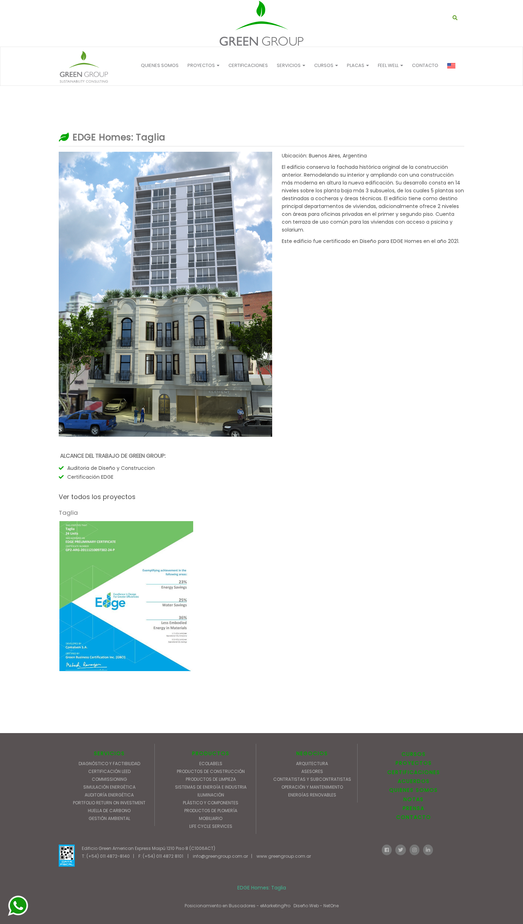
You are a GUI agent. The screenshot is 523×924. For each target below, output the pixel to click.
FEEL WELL (389, 65)
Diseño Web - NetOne (316, 906)
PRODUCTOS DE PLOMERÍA (210, 811)
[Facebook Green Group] (387, 849)
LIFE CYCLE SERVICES (210, 826)
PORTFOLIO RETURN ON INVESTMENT (109, 803)
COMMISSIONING (109, 779)
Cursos (324, 65)
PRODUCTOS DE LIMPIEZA (211, 779)
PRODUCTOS (210, 753)
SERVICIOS (109, 753)
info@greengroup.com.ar (220, 856)
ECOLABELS (210, 764)
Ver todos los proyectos (97, 496)
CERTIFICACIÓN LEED (109, 771)
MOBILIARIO (210, 818)
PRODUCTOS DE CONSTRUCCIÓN (211, 771)
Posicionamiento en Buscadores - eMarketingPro (237, 906)
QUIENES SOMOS (160, 65)
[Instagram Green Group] (414, 849)
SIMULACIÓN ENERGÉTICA (109, 787)
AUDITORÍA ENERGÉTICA (109, 795)
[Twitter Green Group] (400, 849)
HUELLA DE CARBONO (109, 811)
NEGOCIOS (312, 753)
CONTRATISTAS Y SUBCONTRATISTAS (312, 779)
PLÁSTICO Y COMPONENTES (210, 803)
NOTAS (413, 799)
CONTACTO (425, 65)
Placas (356, 65)
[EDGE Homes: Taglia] (261, 23)
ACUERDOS (414, 781)
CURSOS (414, 754)
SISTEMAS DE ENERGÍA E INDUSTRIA (211, 787)
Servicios (289, 65)
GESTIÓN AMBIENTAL (109, 818)
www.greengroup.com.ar (284, 856)
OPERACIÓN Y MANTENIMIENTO (312, 787)
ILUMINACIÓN (210, 795)
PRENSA (413, 808)
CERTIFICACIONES (248, 65)
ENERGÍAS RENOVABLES (312, 795)
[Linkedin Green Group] (428, 849)
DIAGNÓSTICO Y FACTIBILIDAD (109, 764)
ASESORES (312, 771)
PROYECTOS (201, 65)
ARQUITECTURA (312, 764)
